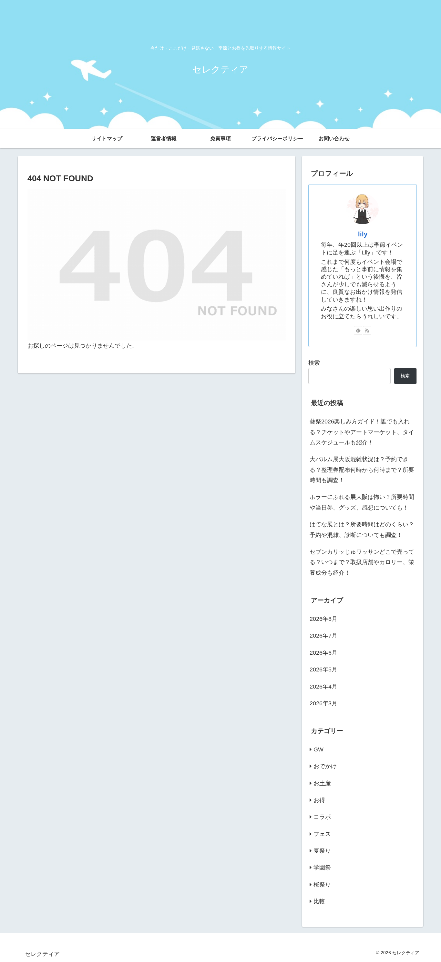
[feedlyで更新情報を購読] (358, 330)
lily (362, 234)
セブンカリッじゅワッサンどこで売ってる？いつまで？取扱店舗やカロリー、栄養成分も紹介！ (362, 562)
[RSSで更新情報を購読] (367, 330)
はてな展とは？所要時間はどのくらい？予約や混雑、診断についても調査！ (362, 529)
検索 (314, 363)
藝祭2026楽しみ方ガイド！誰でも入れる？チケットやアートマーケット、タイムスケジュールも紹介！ (362, 432)
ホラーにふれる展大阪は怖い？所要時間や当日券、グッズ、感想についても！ (362, 502)
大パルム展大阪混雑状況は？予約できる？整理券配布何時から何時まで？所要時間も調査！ (362, 469)
